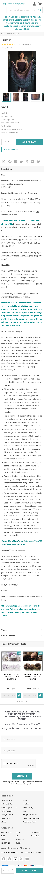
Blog (25, 800)
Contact (26, 804)
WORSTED (20, 839)
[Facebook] (10, 161)
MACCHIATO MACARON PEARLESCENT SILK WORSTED (33, 676)
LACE (3, 839)
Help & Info (7, 795)
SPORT (18, 832)
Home (3, 34)
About (3, 822)
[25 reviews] (7, 44)
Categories (7, 827)
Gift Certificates (7, 804)
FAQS (25, 811)
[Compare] (19, 695)
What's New (5, 818)
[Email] (15, 161)
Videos (4, 630)
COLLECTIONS (6, 832)
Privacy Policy (28, 807)
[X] (26, 161)
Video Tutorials (6, 811)
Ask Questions (7, 48)
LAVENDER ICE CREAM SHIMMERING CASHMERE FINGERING (11, 676)
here (3, 600)
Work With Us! (6, 800)
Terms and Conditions (31, 818)
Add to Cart (29, 142)
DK (17, 836)
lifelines (31, 482)
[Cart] (40, 3)
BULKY (18, 843)
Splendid (13, 26)
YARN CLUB (35, 832)
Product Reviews (8, 635)
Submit (22, 776)
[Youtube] (27, 859)
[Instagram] (15, 859)
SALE (3, 836)
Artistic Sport (27, 193)
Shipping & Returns (30, 815)
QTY (4, 142)
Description (6, 169)
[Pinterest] (38, 161)
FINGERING (5, 843)
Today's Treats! (7, 815)
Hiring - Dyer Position (9, 807)
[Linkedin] (32, 161)
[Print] (21, 161)
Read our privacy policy (24, 784)
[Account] (34, 3)
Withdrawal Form (29, 822)
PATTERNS (35, 836)
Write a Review (24, 44)
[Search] (40, 10)
